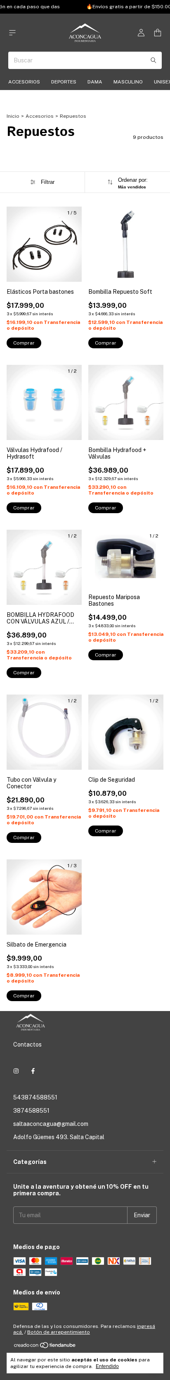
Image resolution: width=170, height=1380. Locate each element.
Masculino (128, 82)
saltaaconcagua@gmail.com (50, 1124)
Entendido (107, 1366)
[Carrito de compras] (157, 33)
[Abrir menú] (12, 33)
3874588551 (31, 1110)
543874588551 (35, 1097)
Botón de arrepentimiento (58, 1332)
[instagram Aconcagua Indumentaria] (16, 1071)
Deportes (63, 82)
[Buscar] (153, 60)
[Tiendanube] (45, 1347)
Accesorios (24, 82)
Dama (94, 82)
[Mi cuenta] (141, 33)
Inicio (13, 116)
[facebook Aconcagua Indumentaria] (33, 1071)
